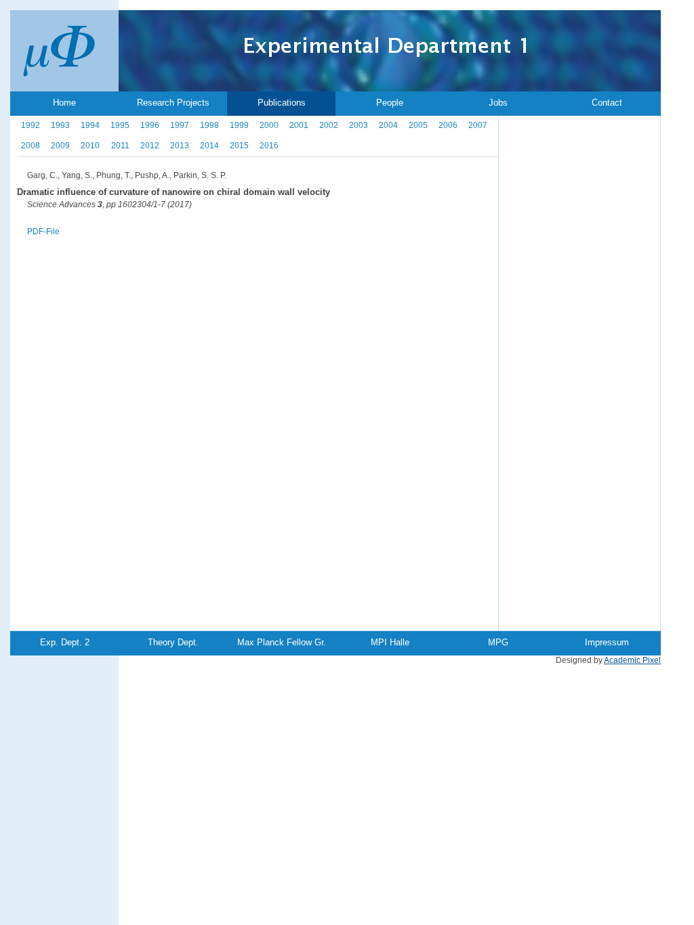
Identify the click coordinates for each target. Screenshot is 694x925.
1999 (239, 125)
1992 (30, 125)
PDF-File (43, 231)
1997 (179, 125)
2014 (209, 145)
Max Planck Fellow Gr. (281, 642)
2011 (120, 145)
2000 (269, 125)
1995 (119, 125)
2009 (60, 145)
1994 (90, 125)
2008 (30, 145)
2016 (269, 145)
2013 (179, 145)
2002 (328, 125)
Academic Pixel (632, 660)
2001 (298, 125)
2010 (90, 145)
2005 (418, 125)
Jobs (498, 103)
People (389, 103)
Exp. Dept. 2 (64, 642)
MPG (498, 642)
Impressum (607, 642)
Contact (607, 103)
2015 (239, 145)
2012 (149, 145)
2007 (477, 125)
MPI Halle (390, 642)
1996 (149, 125)
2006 (447, 125)
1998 (209, 125)
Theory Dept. (173, 642)
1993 (60, 125)
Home (64, 103)
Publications (282, 103)
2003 (358, 125)
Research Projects (173, 103)
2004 (388, 125)
